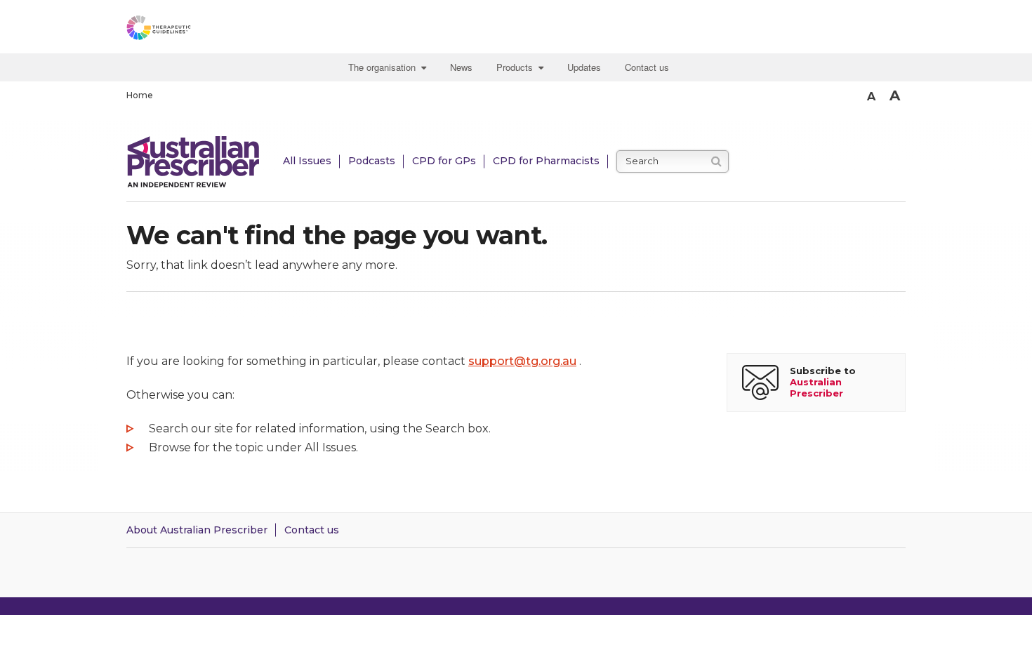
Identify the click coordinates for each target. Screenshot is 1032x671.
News (461, 67)
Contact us (647, 67)
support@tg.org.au (522, 361)
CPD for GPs (444, 160)
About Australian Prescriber (196, 530)
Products (517, 67)
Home (139, 95)
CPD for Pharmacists (546, 160)
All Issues (307, 160)
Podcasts (371, 160)
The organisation (384, 67)
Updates (584, 67)
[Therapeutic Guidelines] (196, 30)
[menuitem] (389, 67)
